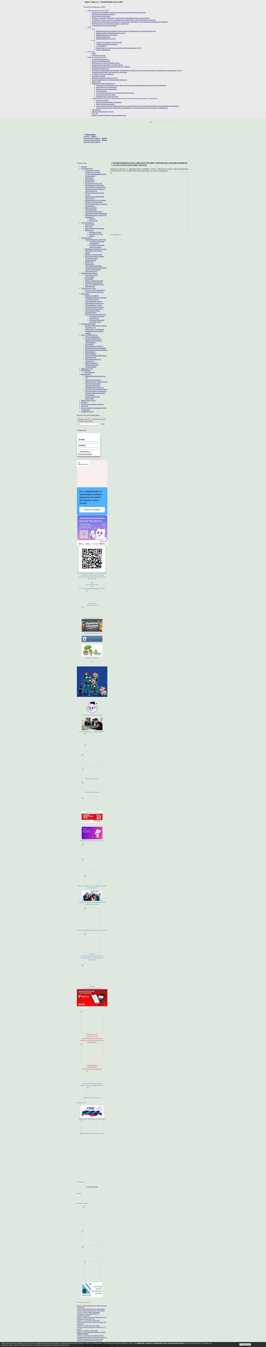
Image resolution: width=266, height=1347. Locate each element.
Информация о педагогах (94, 346)
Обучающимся (101, 91)
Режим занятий (90, 354)
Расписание (89, 230)
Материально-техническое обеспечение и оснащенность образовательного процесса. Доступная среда (95, 188)
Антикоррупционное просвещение (104, 25)
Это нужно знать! (91, 275)
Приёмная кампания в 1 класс (95, 249)
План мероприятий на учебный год (93, 360)
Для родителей (86, 238)
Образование (89, 180)
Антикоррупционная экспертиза (103, 14)
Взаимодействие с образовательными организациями (92, 365)
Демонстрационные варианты (107, 44)
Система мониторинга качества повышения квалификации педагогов (94, 385)
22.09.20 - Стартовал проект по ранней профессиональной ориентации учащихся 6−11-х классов (91, 1327)
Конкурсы (88, 226)
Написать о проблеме (92, 510)
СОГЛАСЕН (245, 1344)
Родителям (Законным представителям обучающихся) (115, 93)
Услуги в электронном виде (95, 290)
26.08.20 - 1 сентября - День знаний (87, 1330)
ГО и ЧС (95, 113)
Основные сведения (92, 170)
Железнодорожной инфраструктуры (105, 78)
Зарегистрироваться (85, 454)
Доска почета (90, 225)
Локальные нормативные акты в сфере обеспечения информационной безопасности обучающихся (131, 85)
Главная (84, 167)
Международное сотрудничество (91, 209)
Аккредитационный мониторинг (92, 397)
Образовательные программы (95, 348)
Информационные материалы (106, 35)
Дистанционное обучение (94, 292)
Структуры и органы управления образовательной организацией (95, 174)
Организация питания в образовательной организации (96, 212)
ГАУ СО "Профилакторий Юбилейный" (94, 285)
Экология (84, 406)
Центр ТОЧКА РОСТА (89, 335)
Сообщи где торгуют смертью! (103, 74)
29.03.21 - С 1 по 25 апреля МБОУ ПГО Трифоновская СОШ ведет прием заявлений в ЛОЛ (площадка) (91, 1322)
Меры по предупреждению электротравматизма (109, 115)
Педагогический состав (93, 183)
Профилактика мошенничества (107, 96)
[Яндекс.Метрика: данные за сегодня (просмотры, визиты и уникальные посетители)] (92, 1187)
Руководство (89, 181)
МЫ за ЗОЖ (96, 82)
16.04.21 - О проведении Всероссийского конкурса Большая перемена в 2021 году (92, 1318)
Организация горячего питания (92, 404)
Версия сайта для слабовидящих (88, 415)
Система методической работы (96, 389)
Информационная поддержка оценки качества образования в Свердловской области (126, 31)
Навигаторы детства (88, 400)
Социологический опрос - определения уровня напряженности (94, 310)
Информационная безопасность (103, 83)
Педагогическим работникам (106, 89)
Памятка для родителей (93, 254)
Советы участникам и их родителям (109, 42)
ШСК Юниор (86, 370)
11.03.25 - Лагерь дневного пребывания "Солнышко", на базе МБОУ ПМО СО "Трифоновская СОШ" (88, 1313)
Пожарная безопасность (100, 68)
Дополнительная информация (95, 355)
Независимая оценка (88, 324)
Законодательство (102, 100)
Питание (84, 402)
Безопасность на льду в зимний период (106, 63)
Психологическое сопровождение (91, 259)
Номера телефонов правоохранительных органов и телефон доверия (96, 297)
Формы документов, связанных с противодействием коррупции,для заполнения (120, 18)
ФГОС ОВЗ (93, 221)
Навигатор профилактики (101, 61)
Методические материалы (101, 16)
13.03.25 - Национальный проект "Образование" (91, 1309)
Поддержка (85, 294)
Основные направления (93, 282)
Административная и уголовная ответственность (109, 80)
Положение (89, 279)
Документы (89, 178)
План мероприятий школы (94, 228)
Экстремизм (96, 110)
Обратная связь (90, 357)
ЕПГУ (94, 53)
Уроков (91, 236)
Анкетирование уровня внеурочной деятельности (94, 302)
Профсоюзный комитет (89, 273)
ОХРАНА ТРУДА (87, 412)
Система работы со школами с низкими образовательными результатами (96, 393)
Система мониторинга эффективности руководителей (96, 381)
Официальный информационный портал (110, 33)
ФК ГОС (92, 219)
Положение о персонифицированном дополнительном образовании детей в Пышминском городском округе (96, 267)
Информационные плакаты (106, 38)
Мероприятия (90, 352)
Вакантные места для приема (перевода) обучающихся (95, 201)
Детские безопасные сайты (105, 95)
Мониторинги (86, 374)
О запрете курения (98, 76)
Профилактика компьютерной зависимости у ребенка (111, 67)
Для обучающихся (87, 223)
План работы (89, 277)
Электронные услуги (88, 288)
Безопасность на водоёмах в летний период (107, 65)
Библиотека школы (98, 55)
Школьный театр (87, 369)
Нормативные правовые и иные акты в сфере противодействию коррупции (119, 12)
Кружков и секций (96, 234)
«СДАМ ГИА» (101, 46)
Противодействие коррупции (95, 239)
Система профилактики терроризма (108, 102)
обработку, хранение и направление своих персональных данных (160, 1343)
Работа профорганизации (94, 281)
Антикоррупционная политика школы (96, 246)
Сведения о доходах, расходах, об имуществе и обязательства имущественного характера (123, 20)
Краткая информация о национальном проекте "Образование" (93, 340)
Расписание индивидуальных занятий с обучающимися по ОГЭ (118, 48)
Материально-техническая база (96, 350)
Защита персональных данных (103, 111)
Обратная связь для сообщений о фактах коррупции (110, 24)
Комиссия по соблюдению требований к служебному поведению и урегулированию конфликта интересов (129, 22)
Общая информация (103, 37)
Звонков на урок (95, 232)
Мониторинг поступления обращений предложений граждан (94, 331)
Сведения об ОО (87, 168)
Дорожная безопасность (100, 59)
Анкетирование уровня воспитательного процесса (94, 306)
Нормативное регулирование (106, 87)
